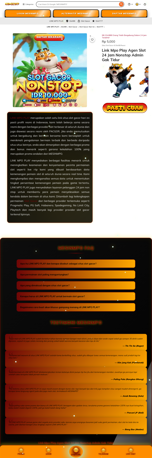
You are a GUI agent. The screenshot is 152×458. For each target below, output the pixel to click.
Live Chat (131, 454)
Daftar (76, 454)
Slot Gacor (73, 27)
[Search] (121, 4)
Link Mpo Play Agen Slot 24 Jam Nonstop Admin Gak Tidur (76, 443)
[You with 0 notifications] (138, 4)
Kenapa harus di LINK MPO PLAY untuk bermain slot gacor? (52, 296)
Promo (21, 454)
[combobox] (77, 4)
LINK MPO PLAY (53, 27)
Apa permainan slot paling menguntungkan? (44, 274)
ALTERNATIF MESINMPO (76, 13)
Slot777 (100, 27)
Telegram (103, 454)
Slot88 (63, 27)
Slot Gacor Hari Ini (87, 27)
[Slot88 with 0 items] (145, 4)
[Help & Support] (130, 4)
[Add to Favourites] (92, 39)
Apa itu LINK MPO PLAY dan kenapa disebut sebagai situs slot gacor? (58, 263)
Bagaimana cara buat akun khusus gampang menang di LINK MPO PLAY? (60, 307)
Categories (29, 4)
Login (48, 454)
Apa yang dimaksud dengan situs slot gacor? (44, 285)
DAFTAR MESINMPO (124, 13)
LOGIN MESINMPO (27, 13)
